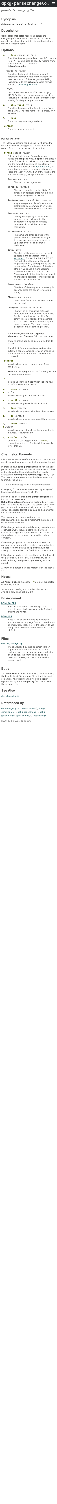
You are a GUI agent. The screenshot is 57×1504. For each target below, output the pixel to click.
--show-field (16, 105)
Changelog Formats (27, 84)
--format (6, 153)
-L (2, 89)
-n (2, 427)
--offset (13, 437)
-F (2, 71)
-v (2, 392)
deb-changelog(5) (10, 696)
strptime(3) (19, 258)
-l (2, 55)
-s (2, 389)
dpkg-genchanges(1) (28, 712)
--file (12, 55)
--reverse (7, 361)
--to (10, 416)
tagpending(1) (40, 715)
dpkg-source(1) (23, 715)
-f (2, 408)
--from (12, 408)
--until (12, 400)
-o (2, 437)
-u (2, 400)
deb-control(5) (43, 166)
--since (12, 389)
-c (2, 423)
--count (12, 423)
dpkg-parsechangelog (25, 3)
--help (12, 118)
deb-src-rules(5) (29, 708)
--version (7, 126)
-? (2, 118)
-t (2, 416)
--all (4, 378)
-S (2, 105)
